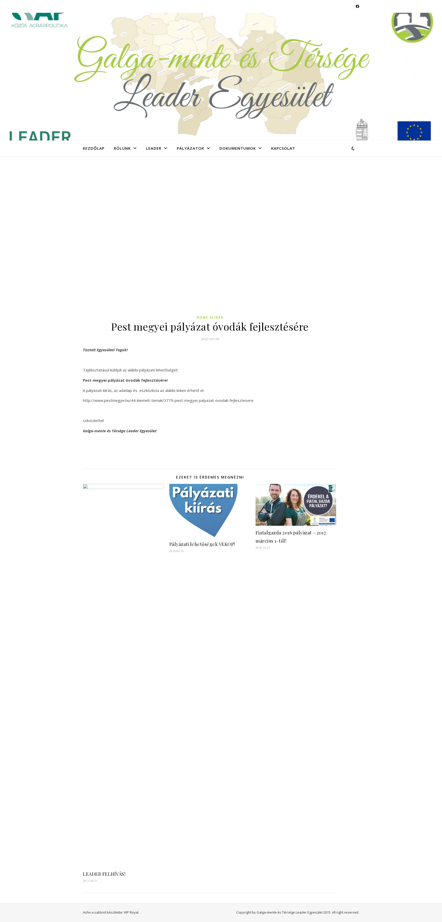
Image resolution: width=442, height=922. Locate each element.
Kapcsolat (283, 148)
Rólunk (122, 148)
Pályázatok (190, 148)
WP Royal (131, 912)
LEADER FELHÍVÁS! (104, 874)
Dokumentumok (237, 148)
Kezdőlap (94, 148)
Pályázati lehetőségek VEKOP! (202, 544)
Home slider (210, 317)
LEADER (153, 148)
